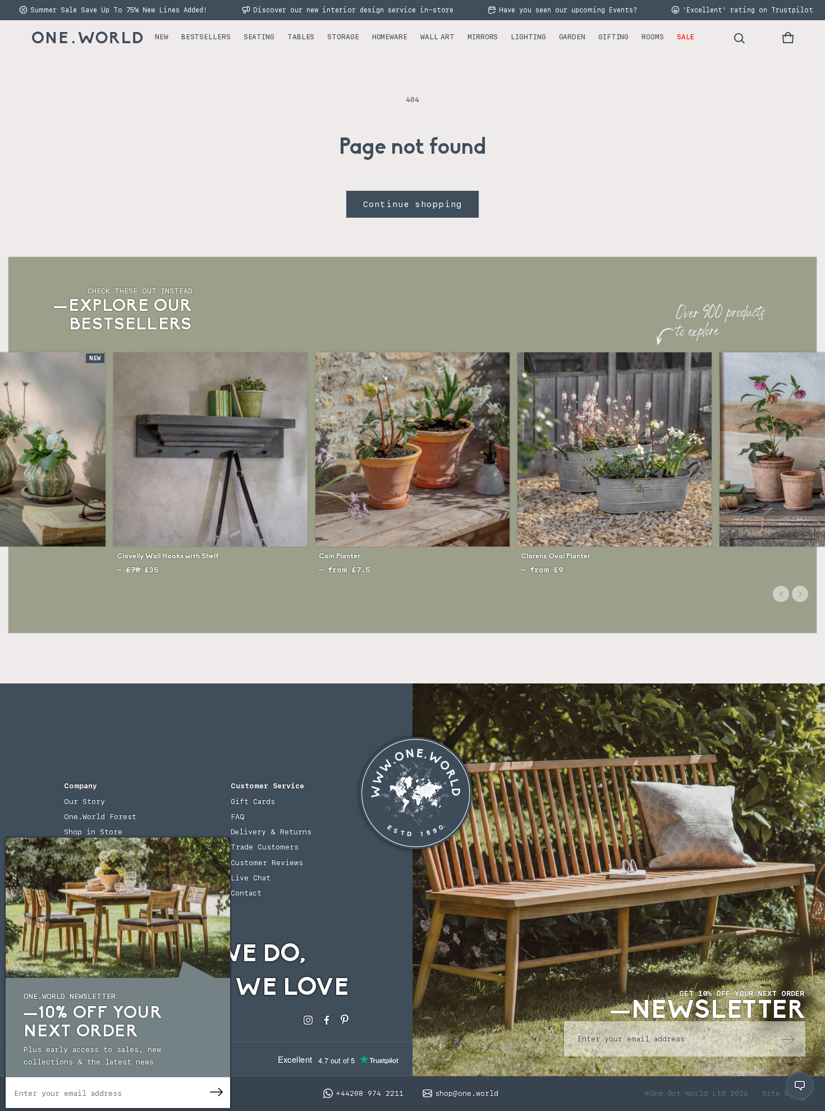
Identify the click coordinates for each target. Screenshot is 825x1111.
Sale (686, 37)
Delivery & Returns (271, 832)
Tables (300, 37)
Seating (259, 37)
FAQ (238, 816)
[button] (788, 37)
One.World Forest (100, 816)
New (161, 37)
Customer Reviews (267, 862)
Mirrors (482, 37)
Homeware (389, 37)
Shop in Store (93, 832)
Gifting (613, 37)
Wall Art (437, 37)
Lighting (528, 37)
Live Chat (251, 878)
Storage (343, 37)
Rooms (652, 37)
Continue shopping (412, 204)
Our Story (84, 801)
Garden (572, 37)
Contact (246, 893)
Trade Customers (265, 847)
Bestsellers (206, 37)
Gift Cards (253, 801)
